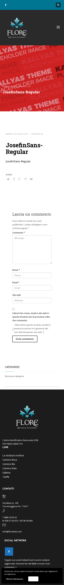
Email (15, 282)
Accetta (33, 579)
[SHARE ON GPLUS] (19, 179)
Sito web (16, 294)
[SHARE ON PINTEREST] (25, 179)
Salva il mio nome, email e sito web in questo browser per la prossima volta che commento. (31, 317)
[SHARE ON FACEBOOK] (13, 179)
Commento (18, 232)
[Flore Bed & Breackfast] (9, 551)
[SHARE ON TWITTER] (8, 179)
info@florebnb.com (12, 531)
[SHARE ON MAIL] (31, 179)
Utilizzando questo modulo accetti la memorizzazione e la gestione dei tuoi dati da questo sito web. (32, 328)
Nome (16, 269)
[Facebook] (5, 4)
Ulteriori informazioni (14, 579)
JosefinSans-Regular (18, 161)
